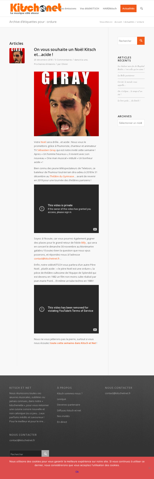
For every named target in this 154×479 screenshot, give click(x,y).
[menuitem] (49, 8)
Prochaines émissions (44, 64)
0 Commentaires (63, 59)
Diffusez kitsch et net (69, 410)
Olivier (64, 64)
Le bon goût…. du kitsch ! (129, 100)
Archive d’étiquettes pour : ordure (33, 22)
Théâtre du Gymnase (62, 176)
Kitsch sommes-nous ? (69, 393)
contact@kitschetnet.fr (47, 258)
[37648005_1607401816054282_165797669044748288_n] (17, 55)
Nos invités (63, 416)
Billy (83, 242)
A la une (83, 59)
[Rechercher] (141, 8)
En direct (62, 422)
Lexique (61, 399)
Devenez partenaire (68, 404)
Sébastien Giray (46, 150)
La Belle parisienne (126, 75)
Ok (77, 471)
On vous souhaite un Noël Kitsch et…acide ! (65, 52)
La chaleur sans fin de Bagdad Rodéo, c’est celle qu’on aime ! (131, 68)
